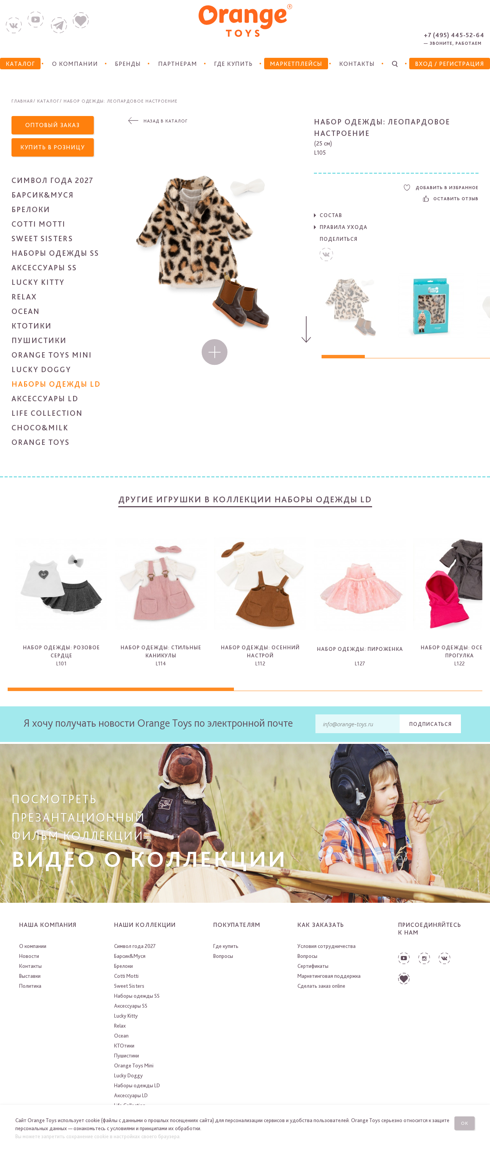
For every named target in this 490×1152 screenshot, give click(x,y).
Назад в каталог (166, 121)
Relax (24, 296)
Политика (30, 986)
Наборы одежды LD (56, 384)
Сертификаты (312, 966)
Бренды (128, 63)
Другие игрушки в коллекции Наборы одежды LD (245, 499)
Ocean (25, 311)
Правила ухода (344, 227)
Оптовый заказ (52, 125)
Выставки (30, 976)
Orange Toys (40, 442)
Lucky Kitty (38, 282)
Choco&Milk (40, 427)
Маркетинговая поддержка (329, 976)
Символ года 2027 (52, 180)
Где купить (233, 63)
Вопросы (223, 956)
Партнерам (177, 63)
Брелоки (30, 209)
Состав (331, 215)
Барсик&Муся (42, 194)
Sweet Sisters (42, 238)
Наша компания (48, 924)
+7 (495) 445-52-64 (454, 35)
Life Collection (47, 413)
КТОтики (31, 325)
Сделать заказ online (321, 986)
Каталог (48, 101)
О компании (75, 63)
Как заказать (320, 924)
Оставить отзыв (456, 198)
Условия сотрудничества (326, 946)
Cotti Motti (38, 224)
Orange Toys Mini (51, 354)
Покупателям (236, 924)
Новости (29, 956)
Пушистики (39, 340)
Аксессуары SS (44, 267)
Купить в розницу (52, 147)
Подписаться (430, 724)
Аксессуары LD (44, 398)
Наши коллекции (145, 924)
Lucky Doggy (41, 369)
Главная (22, 101)
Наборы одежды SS (55, 253)
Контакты (357, 63)
